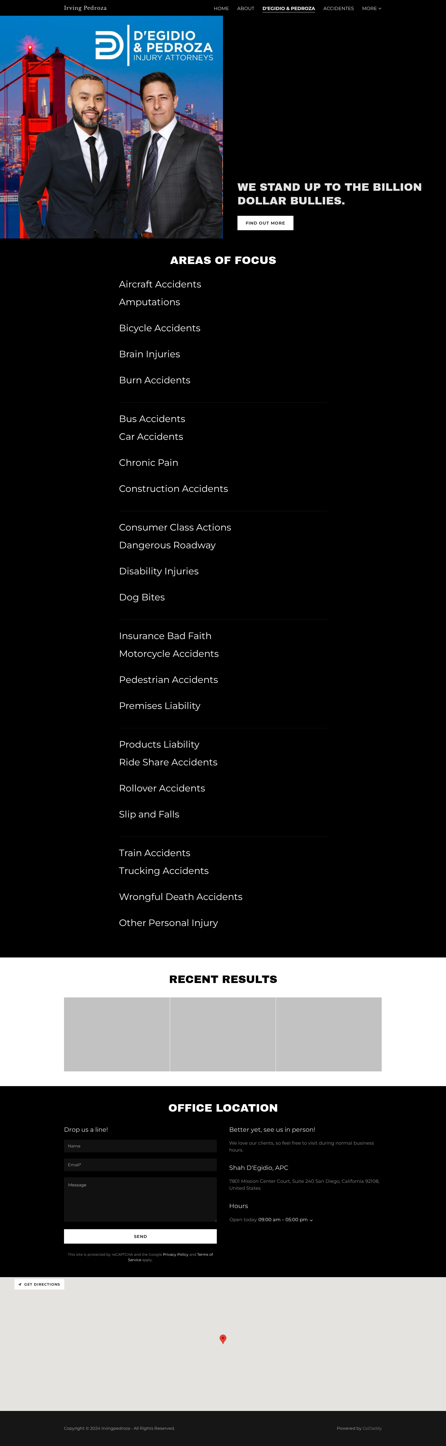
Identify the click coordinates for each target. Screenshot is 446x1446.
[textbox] (140, 1146)
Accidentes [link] (338, 8)
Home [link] (221, 8)
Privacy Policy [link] (175, 1254)
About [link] (245, 8)
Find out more (265, 223)
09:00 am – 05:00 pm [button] (283, 1219)
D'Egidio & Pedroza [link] (288, 8)
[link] (119, 8)
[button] (372, 8)
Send (140, 1236)
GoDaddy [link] (372, 1428)
